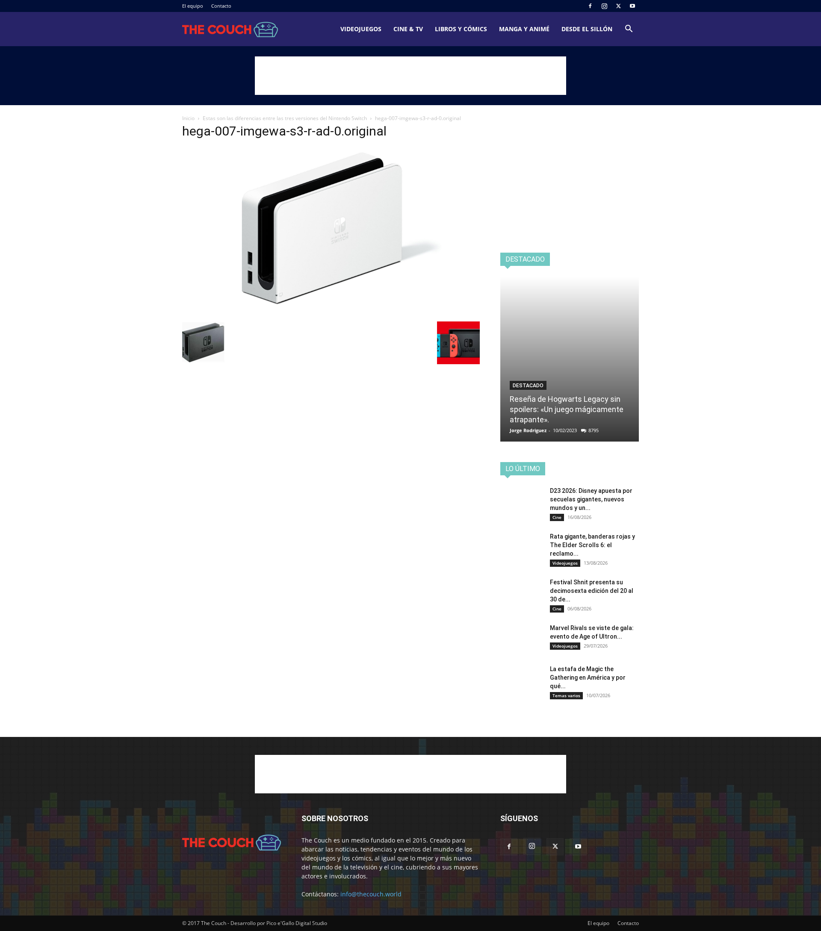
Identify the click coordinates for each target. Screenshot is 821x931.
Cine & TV (408, 29)
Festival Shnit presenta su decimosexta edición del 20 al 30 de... (591, 591)
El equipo (192, 6)
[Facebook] (590, 6)
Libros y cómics (461, 29)
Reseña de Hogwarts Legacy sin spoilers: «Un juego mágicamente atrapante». (566, 409)
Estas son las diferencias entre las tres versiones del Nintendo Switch (285, 118)
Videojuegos (360, 29)
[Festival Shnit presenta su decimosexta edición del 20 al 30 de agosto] (521, 593)
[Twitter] (618, 6)
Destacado (528, 386)
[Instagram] (604, 6)
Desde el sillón (586, 29)
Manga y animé (524, 29)
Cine (556, 517)
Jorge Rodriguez (528, 430)
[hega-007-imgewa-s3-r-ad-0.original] (331, 312)
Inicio (188, 118)
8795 (593, 430)
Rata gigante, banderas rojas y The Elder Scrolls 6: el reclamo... (592, 545)
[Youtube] (632, 6)
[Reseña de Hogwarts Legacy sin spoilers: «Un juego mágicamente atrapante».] (569, 359)
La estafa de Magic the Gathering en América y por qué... (588, 677)
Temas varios (566, 695)
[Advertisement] (410, 75)
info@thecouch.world (371, 894)
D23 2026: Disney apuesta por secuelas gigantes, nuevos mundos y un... (591, 499)
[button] (628, 30)
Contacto (221, 6)
